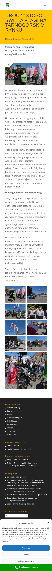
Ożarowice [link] (11, 411)
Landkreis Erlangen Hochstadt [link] (19, 449)
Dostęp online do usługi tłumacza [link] (20, 504)
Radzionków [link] (12, 424)
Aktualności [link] (28, 46)
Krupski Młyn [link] (12, 434)
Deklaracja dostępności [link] (16, 477)
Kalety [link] (9, 414)
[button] (48, 523)
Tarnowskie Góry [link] (13, 407)
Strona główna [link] (12, 46)
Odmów (26, 554)
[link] (8, 4)
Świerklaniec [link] (12, 421)
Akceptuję (26, 548)
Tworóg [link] (10, 428)
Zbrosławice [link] (12, 431)
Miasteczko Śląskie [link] (14, 418)
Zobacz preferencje (26, 561)
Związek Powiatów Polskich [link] (17, 459)
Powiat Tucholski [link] (13, 446)
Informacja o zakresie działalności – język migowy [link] (27, 494)
